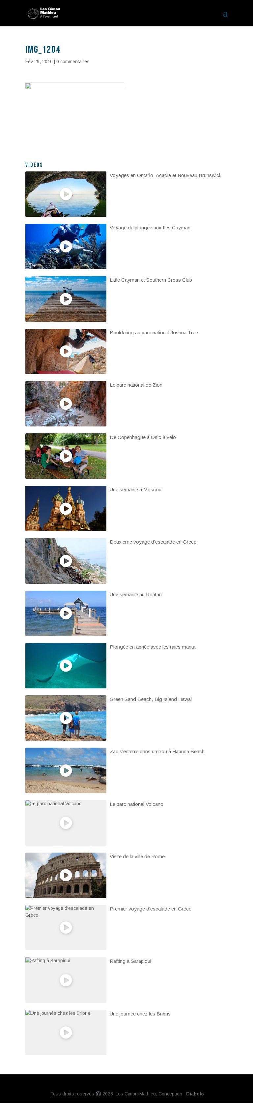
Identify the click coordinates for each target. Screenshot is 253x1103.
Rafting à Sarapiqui (130, 961)
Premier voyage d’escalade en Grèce (150, 908)
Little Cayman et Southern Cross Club (151, 280)
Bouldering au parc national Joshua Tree (154, 332)
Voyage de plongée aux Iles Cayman (150, 227)
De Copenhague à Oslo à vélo (143, 437)
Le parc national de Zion (136, 385)
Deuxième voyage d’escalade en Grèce (153, 542)
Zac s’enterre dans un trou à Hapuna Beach (157, 751)
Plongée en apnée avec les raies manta (152, 647)
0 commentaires (73, 61)
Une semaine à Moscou (135, 489)
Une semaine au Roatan (136, 594)
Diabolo (193, 1093)
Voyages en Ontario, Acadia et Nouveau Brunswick (165, 175)
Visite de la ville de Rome (137, 856)
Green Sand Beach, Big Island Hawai (151, 699)
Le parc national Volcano (136, 804)
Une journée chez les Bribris (140, 1013)
